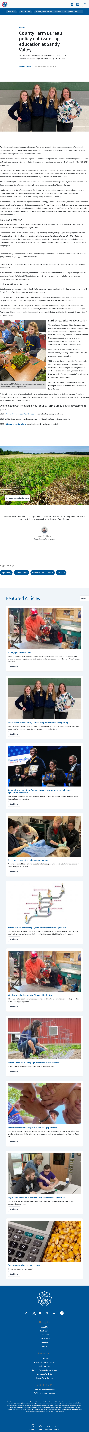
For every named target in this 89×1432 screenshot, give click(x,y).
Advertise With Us (44, 1374)
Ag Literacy (6, 572)
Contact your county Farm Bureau (20, 414)
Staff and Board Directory (44, 1362)
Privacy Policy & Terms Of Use (44, 1370)
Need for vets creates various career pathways (29, 860)
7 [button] (54, 549)
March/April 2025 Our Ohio (42, 572)
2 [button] (42, 549)
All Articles (25, 12)
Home (12, 12)
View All (84, 598)
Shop (44, 1346)
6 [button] (51, 549)
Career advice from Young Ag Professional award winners (33, 1062)
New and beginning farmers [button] (17, 498)
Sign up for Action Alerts (16, 424)
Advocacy (44, 1335)
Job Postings (44, 1366)
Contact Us (44, 1358)
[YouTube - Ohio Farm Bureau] (54, 1313)
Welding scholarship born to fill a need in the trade (31, 995)
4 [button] (47, 549)
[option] (44, 495)
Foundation (44, 1342)
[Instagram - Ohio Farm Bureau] (47, 1313)
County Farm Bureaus (44, 1378)
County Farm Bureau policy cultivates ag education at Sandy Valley (38, 722)
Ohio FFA (61, 572)
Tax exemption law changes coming (24, 1265)
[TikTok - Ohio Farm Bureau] (62, 1313)
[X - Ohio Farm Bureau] (34, 1313)
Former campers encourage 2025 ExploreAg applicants (32, 1127)
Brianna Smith (25, 66)
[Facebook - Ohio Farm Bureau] (26, 1313)
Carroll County (21, 572)
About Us (44, 1327)
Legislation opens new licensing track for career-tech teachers (36, 1197)
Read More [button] (14, 666)
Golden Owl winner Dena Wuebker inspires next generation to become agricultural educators (40, 791)
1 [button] (40, 549)
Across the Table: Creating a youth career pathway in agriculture (37, 927)
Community (44, 1338)
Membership (45, 1331)
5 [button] (49, 549)
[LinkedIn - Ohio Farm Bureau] (40, 1313)
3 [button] (44, 549)
